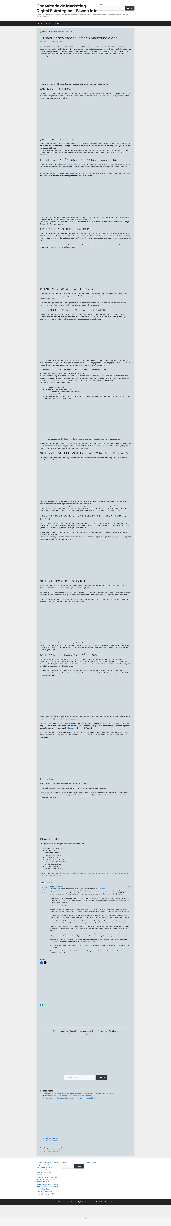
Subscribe (101, 1077)
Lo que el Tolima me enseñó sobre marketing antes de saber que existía (47, 1179)
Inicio (40, 23)
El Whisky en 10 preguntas (50, 1151)
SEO (58, 314)
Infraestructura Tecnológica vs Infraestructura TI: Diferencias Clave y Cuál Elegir (47, 1187)
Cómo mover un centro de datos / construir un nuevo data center (69, 1096)
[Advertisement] (85, 690)
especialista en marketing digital (71, 164)
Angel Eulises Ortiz (57, 887)
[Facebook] (126, 889)
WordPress (71, 222)
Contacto (57, 23)
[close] (86, 1219)
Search (100, 5)
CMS (63, 222)
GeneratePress (110, 1202)
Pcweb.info (103, 888)
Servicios (48, 23)
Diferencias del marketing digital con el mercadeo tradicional (94, 873)
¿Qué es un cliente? (52, 1141)
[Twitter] (129, 889)
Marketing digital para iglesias (61, 873)
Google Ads (72, 728)
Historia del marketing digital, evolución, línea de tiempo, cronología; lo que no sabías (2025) (79, 1093)
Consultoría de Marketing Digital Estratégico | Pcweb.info (67, 8)
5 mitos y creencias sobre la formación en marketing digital (59, 1150)
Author (42, 882)
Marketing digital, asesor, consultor (52, 1148)
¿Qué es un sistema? (52, 1138)
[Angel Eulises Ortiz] (44, 893)
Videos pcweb (92, 1163)
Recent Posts (49, 882)
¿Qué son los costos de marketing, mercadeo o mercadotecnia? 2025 (70, 1098)
